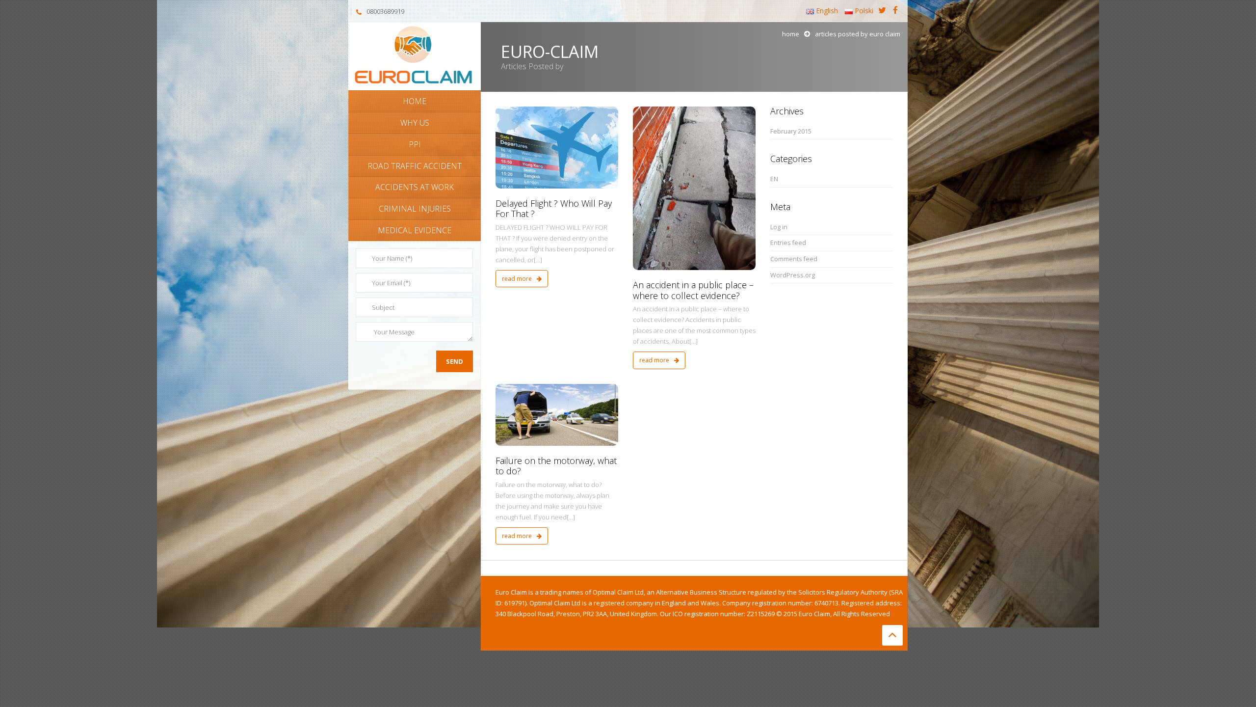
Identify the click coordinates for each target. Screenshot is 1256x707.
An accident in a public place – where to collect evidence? (693, 290)
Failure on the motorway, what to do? (556, 466)
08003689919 (385, 11)
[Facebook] (895, 11)
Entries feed (788, 243)
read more (517, 278)
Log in (778, 227)
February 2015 (790, 131)
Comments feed (793, 259)
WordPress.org (792, 275)
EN (774, 179)
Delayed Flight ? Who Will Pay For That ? (554, 208)
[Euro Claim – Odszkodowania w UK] (414, 55)
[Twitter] (882, 11)
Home (790, 33)
